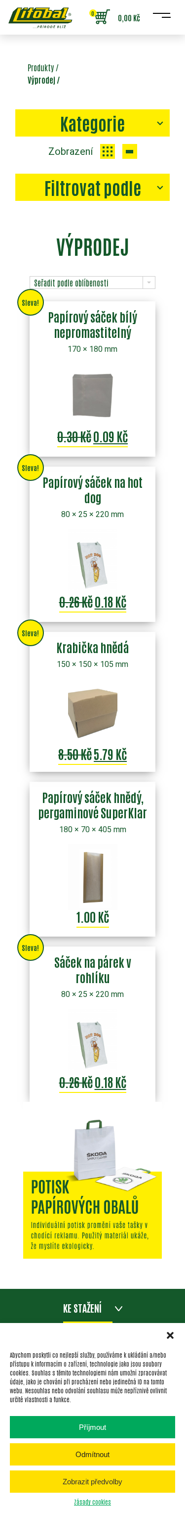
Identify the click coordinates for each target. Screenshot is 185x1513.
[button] (170, 1335)
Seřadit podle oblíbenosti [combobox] (71, 282)
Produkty (41, 67)
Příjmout (92, 1427)
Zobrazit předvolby (92, 1481)
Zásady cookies (92, 1502)
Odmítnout (92, 1454)
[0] (102, 17)
